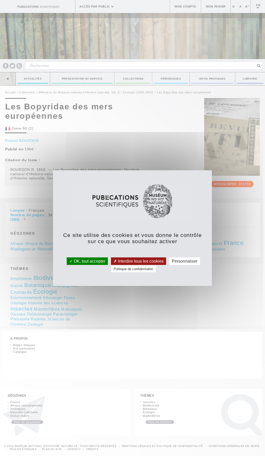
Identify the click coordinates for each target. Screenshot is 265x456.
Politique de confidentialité (133, 269)
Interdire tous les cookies (140, 261)
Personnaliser (184, 261)
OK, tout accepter (89, 261)
